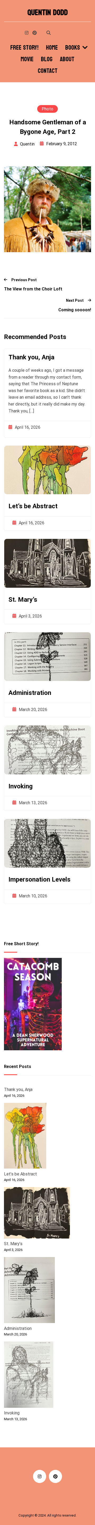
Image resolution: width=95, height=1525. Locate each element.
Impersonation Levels (39, 879)
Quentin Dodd (47, 12)
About (67, 59)
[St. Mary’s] (37, 1213)
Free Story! (24, 48)
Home (52, 48)
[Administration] (29, 1291)
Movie (27, 59)
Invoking (20, 786)
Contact (48, 71)
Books (72, 48)
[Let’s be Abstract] (25, 1137)
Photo (47, 108)
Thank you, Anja (31, 357)
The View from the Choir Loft (33, 288)
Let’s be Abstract (33, 506)
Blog (47, 59)
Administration (29, 692)
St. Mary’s (22, 599)
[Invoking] (28, 1376)
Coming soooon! (74, 309)
